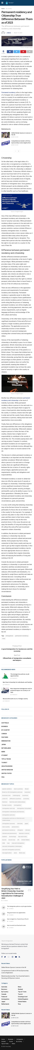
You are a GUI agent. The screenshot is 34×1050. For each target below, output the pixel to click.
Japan (3, 744)
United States (6, 773)
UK (18, 839)
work (15, 853)
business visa (6, 795)
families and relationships (17, 802)
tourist (4, 839)
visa (3, 638)
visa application (7, 853)
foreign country (7, 805)
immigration (9, 635)
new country (6, 826)
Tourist (4, 762)
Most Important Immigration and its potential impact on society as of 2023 (21, 690)
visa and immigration (18, 843)
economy (26, 798)
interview (19, 823)
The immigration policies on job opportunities (19, 906)
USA (3, 843)
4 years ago (14, 678)
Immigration (5, 741)
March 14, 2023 (18, 32)
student (4, 836)
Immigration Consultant (24, 808)
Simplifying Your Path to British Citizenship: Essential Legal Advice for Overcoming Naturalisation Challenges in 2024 (12, 893)
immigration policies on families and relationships (13, 819)
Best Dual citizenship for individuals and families (17, 682)
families (4, 802)
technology (12, 836)
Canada (4, 733)
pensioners (15, 826)
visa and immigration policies (11, 849)
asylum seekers (7, 789)
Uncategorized (6, 766)
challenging (16, 795)
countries (25, 795)
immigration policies (8, 815)
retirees (27, 830)
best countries (18, 789)
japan (26, 823)
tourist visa (12, 839)
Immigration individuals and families (13, 811)
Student (4, 755)
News (3, 751)
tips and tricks (22, 836)
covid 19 (4, 798)
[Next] (18, 151)
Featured (4, 737)
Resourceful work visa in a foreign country (15, 698)
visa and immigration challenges (12, 846)
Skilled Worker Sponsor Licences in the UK (13, 967)
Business (4, 726)
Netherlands (6, 748)
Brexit (26, 789)
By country (9, 8)
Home (3, 8)
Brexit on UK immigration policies (12, 792)
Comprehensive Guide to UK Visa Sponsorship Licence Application (21, 142)
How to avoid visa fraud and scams (16, 925)
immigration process (8, 823)
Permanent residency (8, 92)
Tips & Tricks (6, 759)
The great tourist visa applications (16, 912)
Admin (9, 32)
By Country (19, 1041)
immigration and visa (8, 808)
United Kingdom (7, 770)
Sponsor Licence (24, 833)
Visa (2, 777)
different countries (15, 798)
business (27, 792)
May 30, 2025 (15, 137)
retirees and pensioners (9, 833)
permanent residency (21, 635)
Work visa (22, 853)
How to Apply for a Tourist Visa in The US (18, 919)
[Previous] (15, 151)
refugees (20, 830)
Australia (5, 723)
